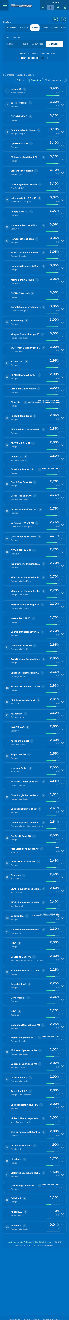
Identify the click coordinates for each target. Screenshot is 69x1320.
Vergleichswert (53, 80)
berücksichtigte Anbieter (20, 1242)
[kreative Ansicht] (58, 7)
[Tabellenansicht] (43, 7)
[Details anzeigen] (62, 91)
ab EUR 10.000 (55, 44)
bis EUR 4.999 (12, 44)
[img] (53, 95)
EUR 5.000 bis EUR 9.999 (33, 44)
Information (54, 3)
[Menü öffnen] (4, 5)
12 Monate (11, 28)
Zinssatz (36, 80)
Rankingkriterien (43, 1242)
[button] (34, 91)
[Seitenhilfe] (65, 7)
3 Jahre (44, 28)
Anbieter (22, 80)
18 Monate (23, 28)
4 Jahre (54, 28)
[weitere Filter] (55, 19)
